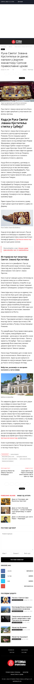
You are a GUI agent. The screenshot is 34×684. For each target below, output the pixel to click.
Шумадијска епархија (17, 629)
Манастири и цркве (17, 674)
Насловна (3, 46)
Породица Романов (22, 456)
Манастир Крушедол (20, 637)
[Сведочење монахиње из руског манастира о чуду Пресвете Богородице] (5, 619)
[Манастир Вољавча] (5, 630)
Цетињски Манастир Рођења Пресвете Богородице (7, 472)
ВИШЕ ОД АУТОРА (24, 495)
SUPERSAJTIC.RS (17, 681)
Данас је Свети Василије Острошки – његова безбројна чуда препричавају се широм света (22, 510)
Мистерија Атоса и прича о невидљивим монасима (22, 608)
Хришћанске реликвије (7, 461)
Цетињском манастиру (9, 438)
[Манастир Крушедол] (5, 639)
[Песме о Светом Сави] (5, 600)
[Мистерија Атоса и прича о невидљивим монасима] (5, 609)
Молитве (25, 672)
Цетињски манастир (23, 239)
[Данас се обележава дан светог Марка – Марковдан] (5, 519)
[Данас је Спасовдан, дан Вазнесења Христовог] (5, 501)
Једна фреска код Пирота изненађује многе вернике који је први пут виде (26, 473)
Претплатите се (28, 586)
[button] (31, 41)
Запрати (31, 576)
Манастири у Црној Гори (8, 456)
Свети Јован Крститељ (25, 459)
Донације (20, 1)
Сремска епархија (16, 639)
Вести (10, 46)
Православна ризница (17, 599)
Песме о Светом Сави (20, 598)
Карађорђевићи (15, 454)
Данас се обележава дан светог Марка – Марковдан (22, 517)
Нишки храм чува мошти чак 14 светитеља (15, 249)
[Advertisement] (17, 21)
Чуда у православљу (17, 622)
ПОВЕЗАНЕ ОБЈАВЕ (8, 495)
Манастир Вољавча (19, 627)
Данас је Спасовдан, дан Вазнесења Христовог (20, 500)
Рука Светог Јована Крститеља (9, 459)
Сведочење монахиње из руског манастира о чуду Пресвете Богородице (21, 618)
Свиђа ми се (29, 571)
